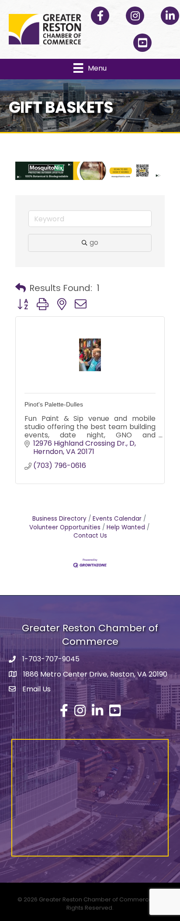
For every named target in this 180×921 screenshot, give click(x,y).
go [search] (94, 242)
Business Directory (59, 519)
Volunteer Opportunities (64, 527)
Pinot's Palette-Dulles (53, 404)
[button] (20, 288)
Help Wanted (126, 527)
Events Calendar (117, 519)
